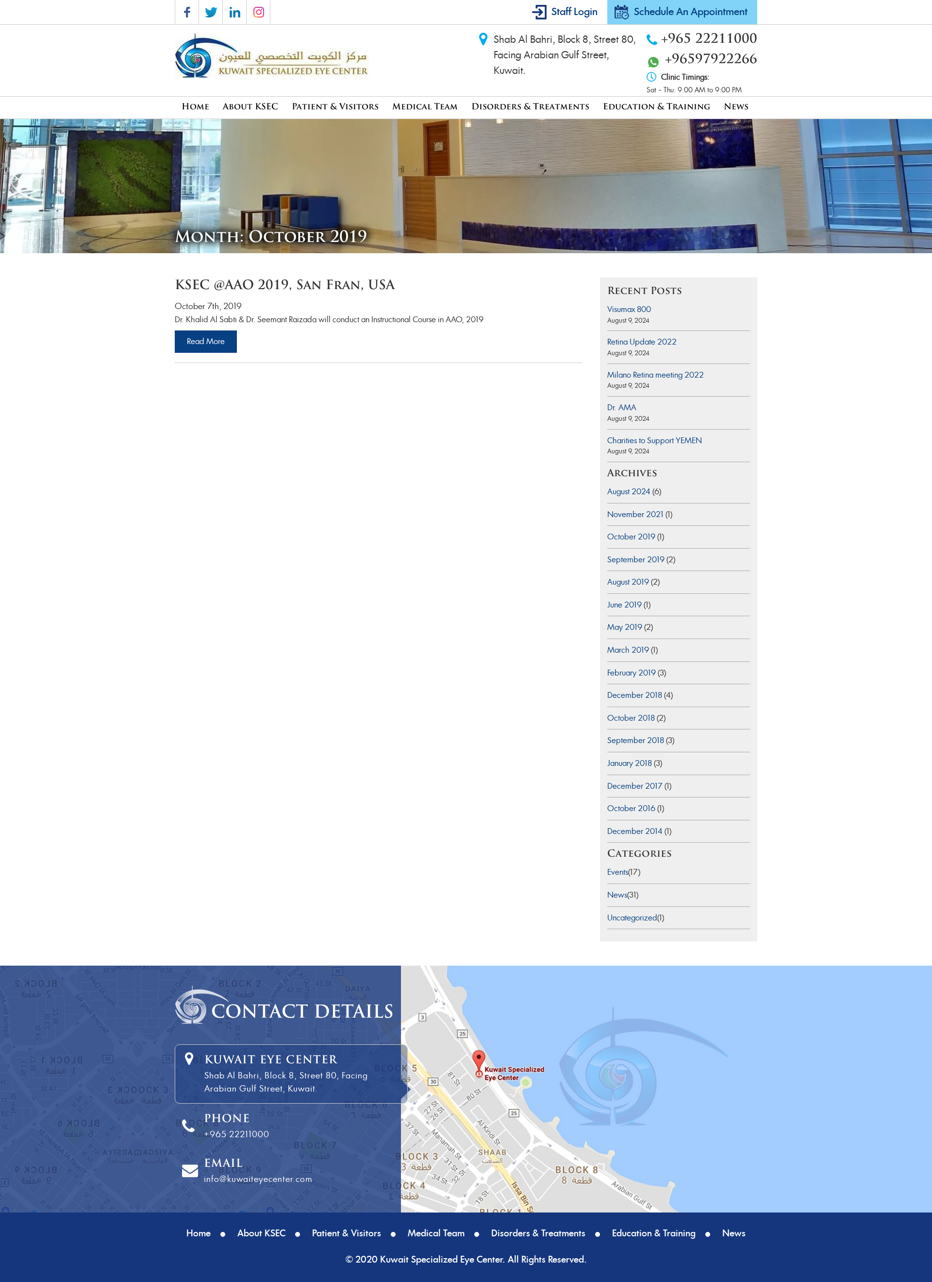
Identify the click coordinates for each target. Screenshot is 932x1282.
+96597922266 (711, 60)
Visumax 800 (629, 309)
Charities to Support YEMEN (654, 440)
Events (617, 872)
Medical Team (425, 107)
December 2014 (635, 831)
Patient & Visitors (335, 107)
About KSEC (250, 107)
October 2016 (631, 808)
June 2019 (624, 605)
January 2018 (629, 763)
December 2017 (635, 786)
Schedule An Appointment (691, 12)
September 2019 (636, 559)
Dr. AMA (621, 407)
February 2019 (631, 673)
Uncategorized (632, 918)
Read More (206, 341)
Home (195, 107)
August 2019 (628, 582)
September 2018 (635, 740)
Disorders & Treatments (530, 107)
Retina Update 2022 (642, 342)
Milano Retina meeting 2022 (655, 375)
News (736, 107)
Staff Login (574, 12)
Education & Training (656, 107)
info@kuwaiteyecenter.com (258, 1179)
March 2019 (628, 650)
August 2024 (628, 491)
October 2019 (631, 537)
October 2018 (631, 718)
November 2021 (635, 514)
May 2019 (624, 627)
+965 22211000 (709, 39)
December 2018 (634, 695)
